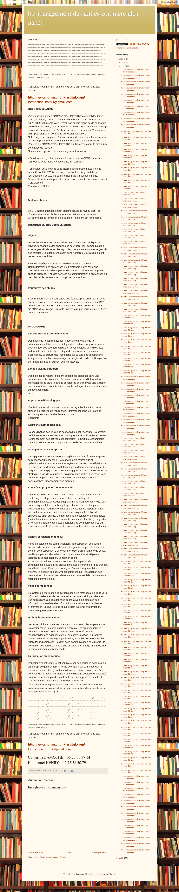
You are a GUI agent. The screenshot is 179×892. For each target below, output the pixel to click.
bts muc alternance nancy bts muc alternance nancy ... (134, 254)
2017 (121, 59)
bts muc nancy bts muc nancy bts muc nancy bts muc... (136, 131)
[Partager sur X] (69, 771)
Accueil (68, 852)
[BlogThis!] (66, 771)
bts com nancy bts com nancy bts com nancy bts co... (136, 316)
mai (123, 66)
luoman (96, 874)
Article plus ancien (99, 852)
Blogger (112, 874)
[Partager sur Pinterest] (74, 771)
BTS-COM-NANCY (140, 44)
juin (123, 62)
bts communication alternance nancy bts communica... (135, 70)
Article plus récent (36, 852)
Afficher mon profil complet (127, 47)
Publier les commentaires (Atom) (53, 857)
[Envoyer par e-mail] (63, 771)
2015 (121, 857)
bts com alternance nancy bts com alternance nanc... (134, 193)
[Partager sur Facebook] (71, 771)
